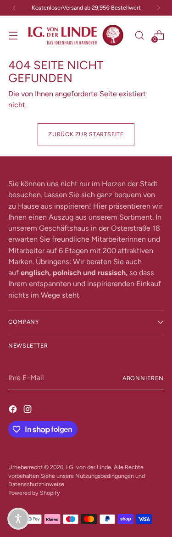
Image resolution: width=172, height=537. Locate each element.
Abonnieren (143, 378)
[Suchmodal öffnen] (139, 35)
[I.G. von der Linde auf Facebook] (13, 409)
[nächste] (158, 8)
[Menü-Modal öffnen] (13, 35)
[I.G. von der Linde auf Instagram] (28, 409)
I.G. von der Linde (88, 467)
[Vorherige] (14, 8)
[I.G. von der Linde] (76, 35)
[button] (18, 519)
